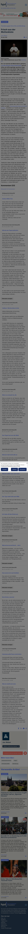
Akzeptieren (22, 469)
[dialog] (14, 467)
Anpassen (4, 469)
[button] (26, 6)
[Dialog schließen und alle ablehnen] (27, 463)
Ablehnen (14, 469)
